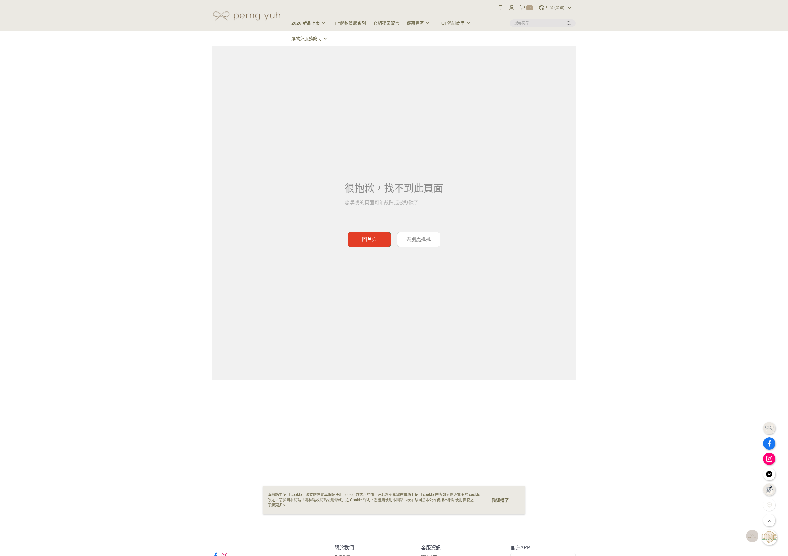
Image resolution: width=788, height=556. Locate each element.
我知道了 (500, 500)
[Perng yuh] (246, 16)
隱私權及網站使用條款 (323, 500)
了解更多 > (277, 505)
